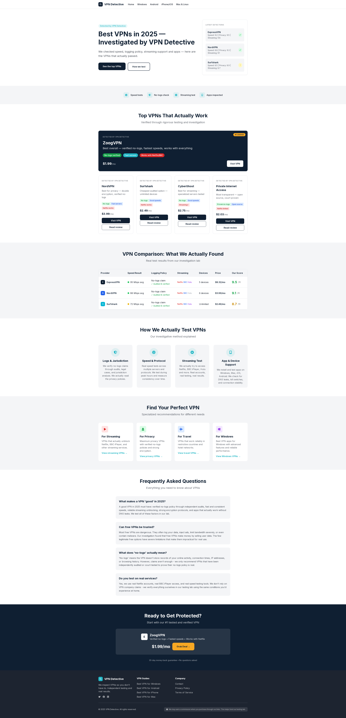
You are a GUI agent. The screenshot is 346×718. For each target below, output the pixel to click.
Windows (142, 4)
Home (131, 4)
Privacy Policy (182, 688)
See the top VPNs (112, 66)
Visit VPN (235, 163)
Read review (115, 227)
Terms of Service (184, 692)
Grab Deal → (183, 646)
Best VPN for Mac (146, 696)
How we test (138, 66)
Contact (179, 683)
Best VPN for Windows (148, 683)
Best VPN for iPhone (147, 692)
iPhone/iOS (167, 4)
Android (154, 4)
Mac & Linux (182, 4)
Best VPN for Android (148, 688)
